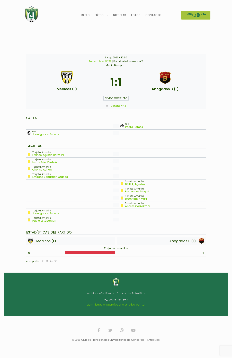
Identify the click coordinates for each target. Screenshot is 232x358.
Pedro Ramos (134, 127)
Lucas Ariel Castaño (45, 162)
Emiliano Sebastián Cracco (50, 177)
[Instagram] (122, 330)
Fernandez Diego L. (137, 191)
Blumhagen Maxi (136, 199)
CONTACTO (153, 15)
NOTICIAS (119, 15)
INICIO (85, 15)
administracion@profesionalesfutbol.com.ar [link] (116, 305)
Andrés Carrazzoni (137, 206)
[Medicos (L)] (67, 82)
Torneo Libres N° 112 (100, 61)
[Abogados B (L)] (165, 82)
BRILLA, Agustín (135, 184)
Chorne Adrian (42, 170)
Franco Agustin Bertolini (48, 155)
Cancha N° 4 (118, 106)
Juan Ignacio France (45, 134)
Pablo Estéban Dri (44, 221)
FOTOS (135, 15)
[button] (101, 15)
